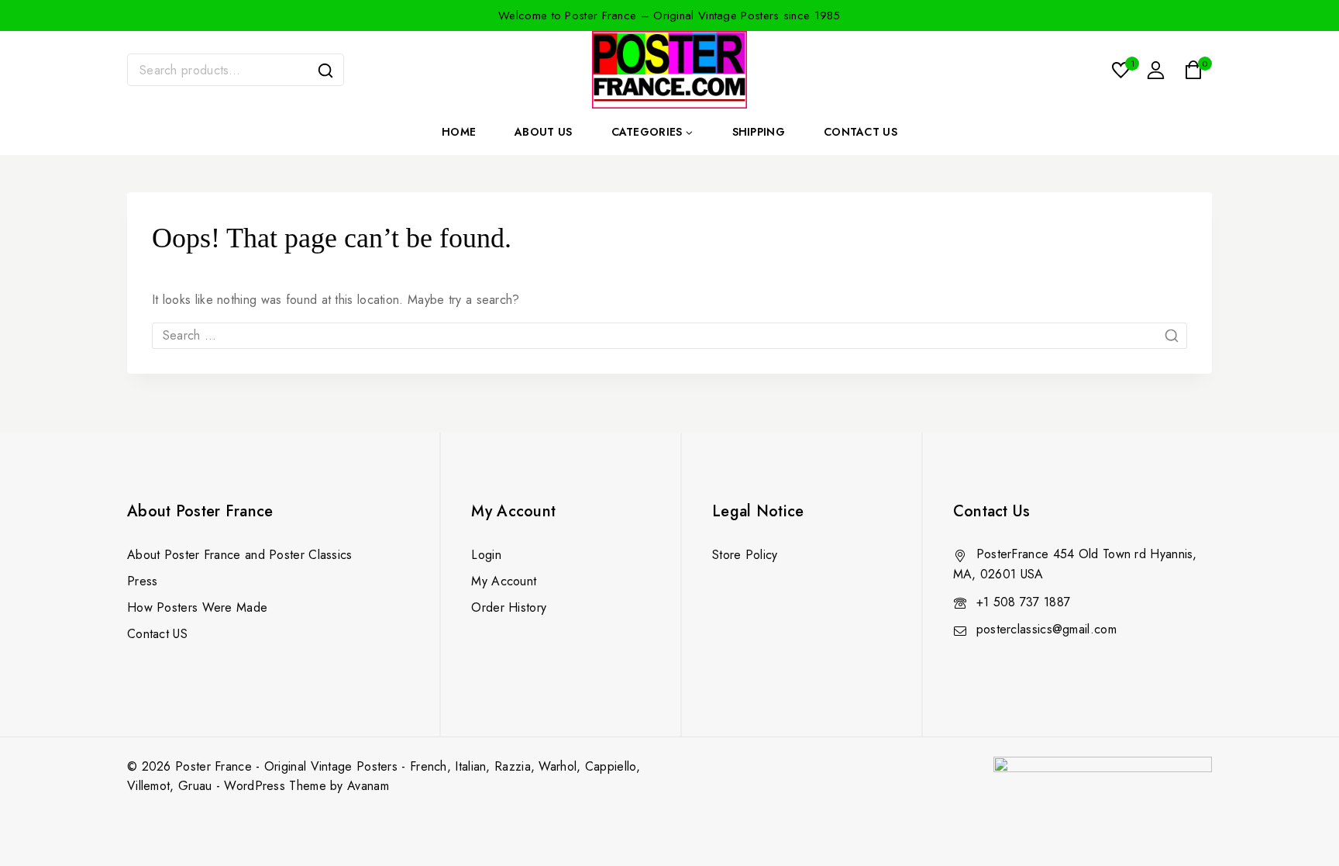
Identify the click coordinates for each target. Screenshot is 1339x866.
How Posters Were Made (197, 607)
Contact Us (860, 132)
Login (486, 555)
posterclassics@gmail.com (1046, 629)
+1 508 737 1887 (1023, 602)
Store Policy (745, 555)
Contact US (157, 634)
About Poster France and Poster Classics (240, 555)
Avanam (368, 786)
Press (142, 581)
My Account (503, 581)
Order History (508, 607)
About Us (543, 132)
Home (459, 132)
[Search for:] (669, 335)
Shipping (758, 132)
